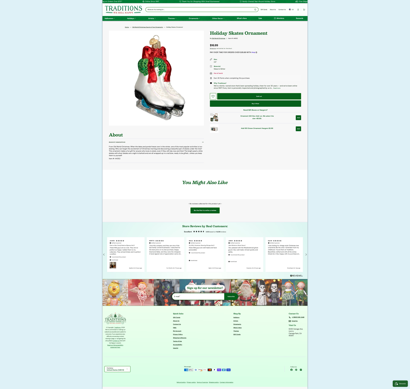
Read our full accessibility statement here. (115, 346)
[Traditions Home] (123, 9)
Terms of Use (177, 341)
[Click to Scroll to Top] (406, 376)
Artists (235, 321)
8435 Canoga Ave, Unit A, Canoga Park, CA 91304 (296, 332)
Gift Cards (176, 317)
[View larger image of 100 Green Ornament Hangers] (214, 132)
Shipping (213, 48)
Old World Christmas (218, 38)
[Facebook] (291, 369)
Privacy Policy (178, 334)
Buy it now (255, 104)
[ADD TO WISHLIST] (213, 96)
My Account (177, 331)
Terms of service (202, 382)
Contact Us (177, 324)
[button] (298, 9)
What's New (237, 328)
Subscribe (231, 296)
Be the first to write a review (205, 210)
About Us (176, 321)
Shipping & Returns (179, 338)
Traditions (117, 327)
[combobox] (201, 9)
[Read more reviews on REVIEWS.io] (296, 276)
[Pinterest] (296, 369)
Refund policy (181, 382)
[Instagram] (301, 369)
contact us (116, 341)
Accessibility (177, 345)
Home (127, 27)
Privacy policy (191, 382)
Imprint (175, 348)
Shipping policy (214, 382)
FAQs (174, 328)
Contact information (226, 382)
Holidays (236, 317)
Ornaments (237, 324)
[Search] (255, 9)
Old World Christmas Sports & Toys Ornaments (147, 27)
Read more (276, 88)
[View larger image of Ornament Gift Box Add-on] (214, 121)
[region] (205, 254)
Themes (236, 331)
